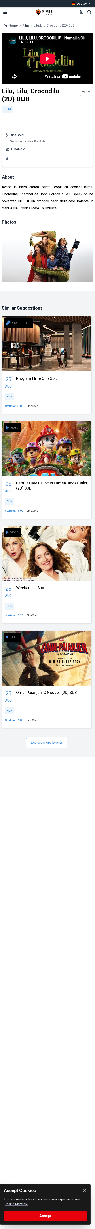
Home (13, 25)
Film (26, 25)
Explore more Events (47, 742)
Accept (45, 1216)
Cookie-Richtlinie (16, 1204)
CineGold (17, 135)
